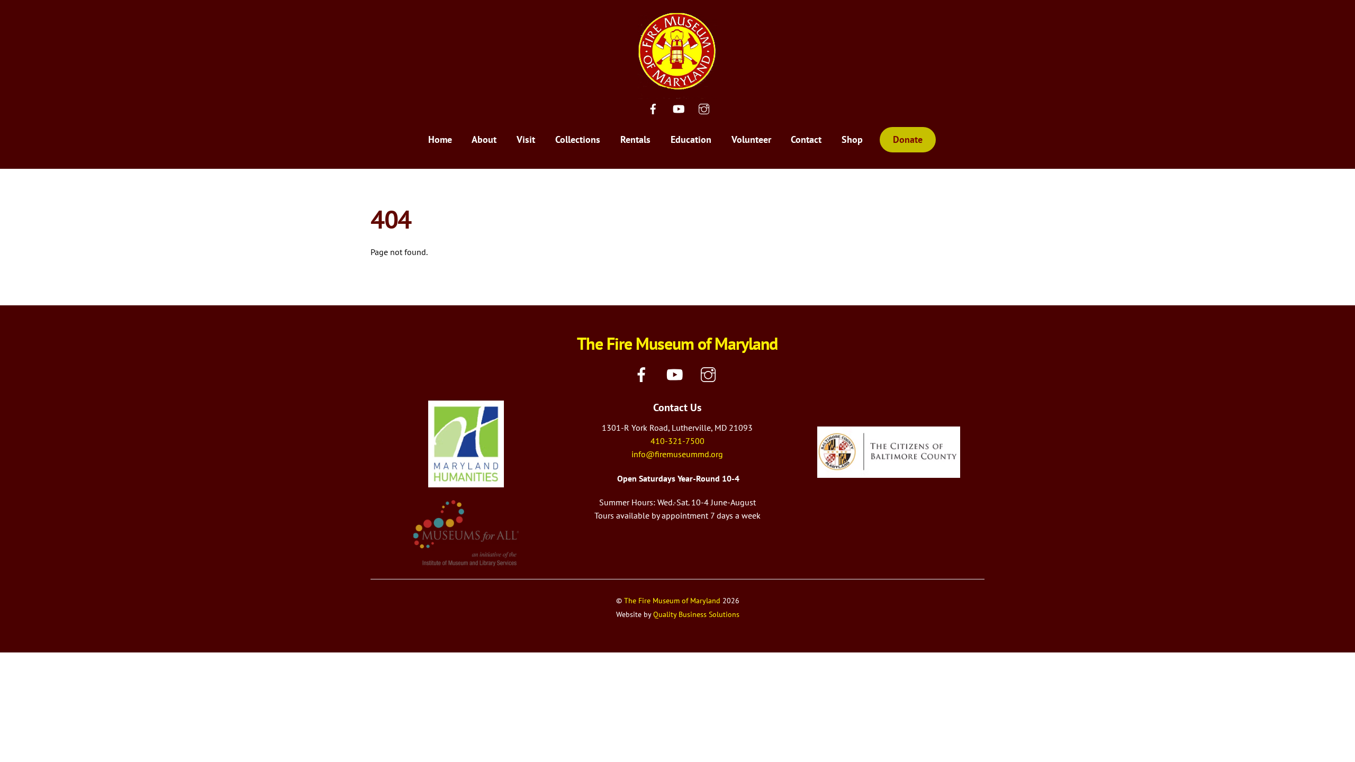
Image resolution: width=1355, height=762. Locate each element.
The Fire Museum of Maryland (672, 600)
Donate (908, 139)
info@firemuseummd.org (677, 454)
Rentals (635, 139)
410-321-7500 (677, 441)
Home (440, 139)
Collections (577, 139)
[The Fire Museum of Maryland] (677, 91)
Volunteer (751, 139)
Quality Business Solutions (696, 614)
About (484, 139)
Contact (806, 139)
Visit (526, 139)
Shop (852, 139)
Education (691, 139)
